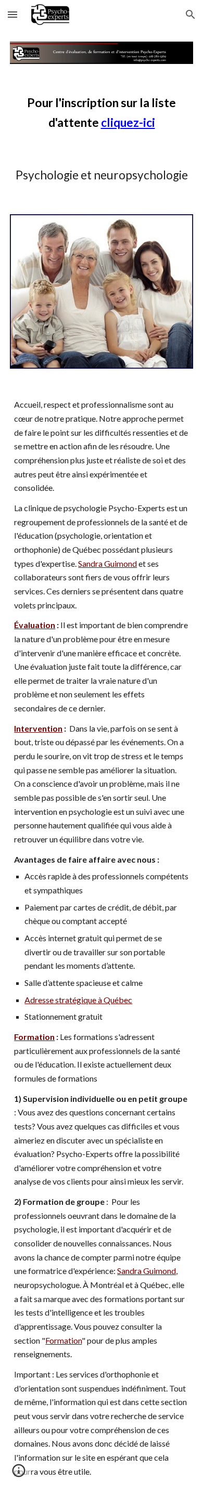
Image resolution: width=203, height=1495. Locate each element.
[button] (12, 14)
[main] (101, 113)
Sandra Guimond (107, 563)
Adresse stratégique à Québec (78, 1000)
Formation (63, 1340)
